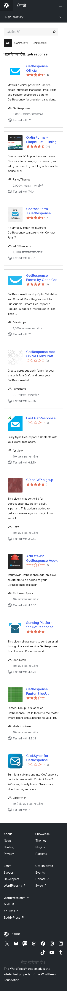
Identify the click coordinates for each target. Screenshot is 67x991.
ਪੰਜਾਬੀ (16, 934)
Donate (42, 879)
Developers (11, 879)
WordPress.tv (15, 885)
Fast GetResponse (41, 418)
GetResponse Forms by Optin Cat (41, 278)
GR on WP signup (39, 480)
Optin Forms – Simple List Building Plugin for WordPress (41, 139)
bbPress (11, 911)
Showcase (42, 834)
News (8, 840)
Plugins (40, 847)
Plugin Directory (13, 16)
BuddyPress (14, 917)
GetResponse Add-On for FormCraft (41, 354)
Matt (9, 904)
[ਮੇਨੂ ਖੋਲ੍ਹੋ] (61, 5)
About (8, 834)
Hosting (9, 847)
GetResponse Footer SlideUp (38, 691)
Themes (40, 840)
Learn (7, 866)
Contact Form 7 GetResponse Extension (38, 211)
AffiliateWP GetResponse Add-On (41, 558)
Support (9, 872)
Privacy (9, 854)
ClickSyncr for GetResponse (37, 758)
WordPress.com (16, 898)
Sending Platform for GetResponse (39, 625)
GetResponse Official (37, 68)
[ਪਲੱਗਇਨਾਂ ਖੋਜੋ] (54, 32)
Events (40, 872)
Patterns (41, 854)
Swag (41, 885)
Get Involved (44, 866)
